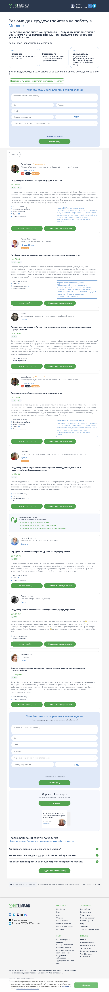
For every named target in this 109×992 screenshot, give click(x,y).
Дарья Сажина (27, 654)
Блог (58, 912)
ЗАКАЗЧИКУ (85, 905)
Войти (78, 4)
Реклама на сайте (63, 924)
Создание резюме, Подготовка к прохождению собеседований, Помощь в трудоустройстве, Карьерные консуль (46, 469)
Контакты (60, 929)
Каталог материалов (88, 951)
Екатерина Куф (27, 596)
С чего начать (86, 915)
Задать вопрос (55, 803)
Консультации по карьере (63, 941)
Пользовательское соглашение (54, 136)
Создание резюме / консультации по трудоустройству (36, 180)
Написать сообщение (26, 228)
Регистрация (81, 7)
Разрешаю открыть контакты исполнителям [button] (32, 123)
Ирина (23, 313)
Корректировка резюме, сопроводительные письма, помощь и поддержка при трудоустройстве (48, 669)
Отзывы (59, 918)
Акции (59, 915)
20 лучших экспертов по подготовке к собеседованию (37, 525)
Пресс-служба (62, 921)
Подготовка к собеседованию (62, 957)
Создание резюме (63, 948)
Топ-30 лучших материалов (86, 955)
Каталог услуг (86, 912)
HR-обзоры (60, 909)
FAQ (82, 924)
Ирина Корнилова (28, 239)
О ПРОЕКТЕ (61, 905)
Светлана (24, 452)
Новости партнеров (64, 927)
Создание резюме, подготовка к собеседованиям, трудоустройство (43, 610)
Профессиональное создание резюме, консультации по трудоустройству (45, 255)
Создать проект (86, 921)
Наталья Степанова (28, 538)
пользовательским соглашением (27, 989)
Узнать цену (54, 141)
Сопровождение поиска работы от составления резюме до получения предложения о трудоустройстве (51, 328)
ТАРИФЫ (84, 927)
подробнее (65, 986)
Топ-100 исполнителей (89, 929)
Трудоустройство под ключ (65, 962)
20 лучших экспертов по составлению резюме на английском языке (42, 528)
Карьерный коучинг (64, 945)
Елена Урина (26, 164)
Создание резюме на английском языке (65, 951)
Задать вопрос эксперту (54, 870)
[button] (14, 154)
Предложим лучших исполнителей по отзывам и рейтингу (37, 81)
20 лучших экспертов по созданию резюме (34, 522)
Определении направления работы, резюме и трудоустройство (40, 552)
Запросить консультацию (60, 228)
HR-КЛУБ (84, 936)
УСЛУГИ (59, 936)
